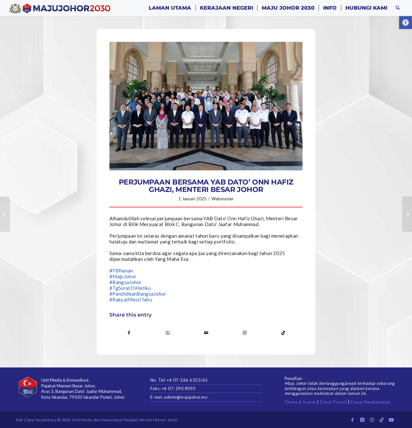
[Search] (397, 8)
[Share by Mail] (206, 332)
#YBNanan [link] (121, 270)
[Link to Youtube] (391, 419)
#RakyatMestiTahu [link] (130, 299)
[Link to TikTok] (283, 332)
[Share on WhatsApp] (168, 332)
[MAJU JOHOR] (59, 8)
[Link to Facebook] (352, 419)
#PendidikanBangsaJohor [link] (137, 294)
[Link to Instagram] (245, 332)
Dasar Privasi (333, 401)
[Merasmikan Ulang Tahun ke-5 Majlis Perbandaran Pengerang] (407, 214)
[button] (405, 22)
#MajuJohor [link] (122, 276)
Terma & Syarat (300, 401)
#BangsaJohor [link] (125, 282)
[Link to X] (362, 419)
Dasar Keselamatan (370, 401)
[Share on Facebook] (129, 332)
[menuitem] (170, 8)
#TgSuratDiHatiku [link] (130, 288)
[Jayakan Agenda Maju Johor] (5, 214)
